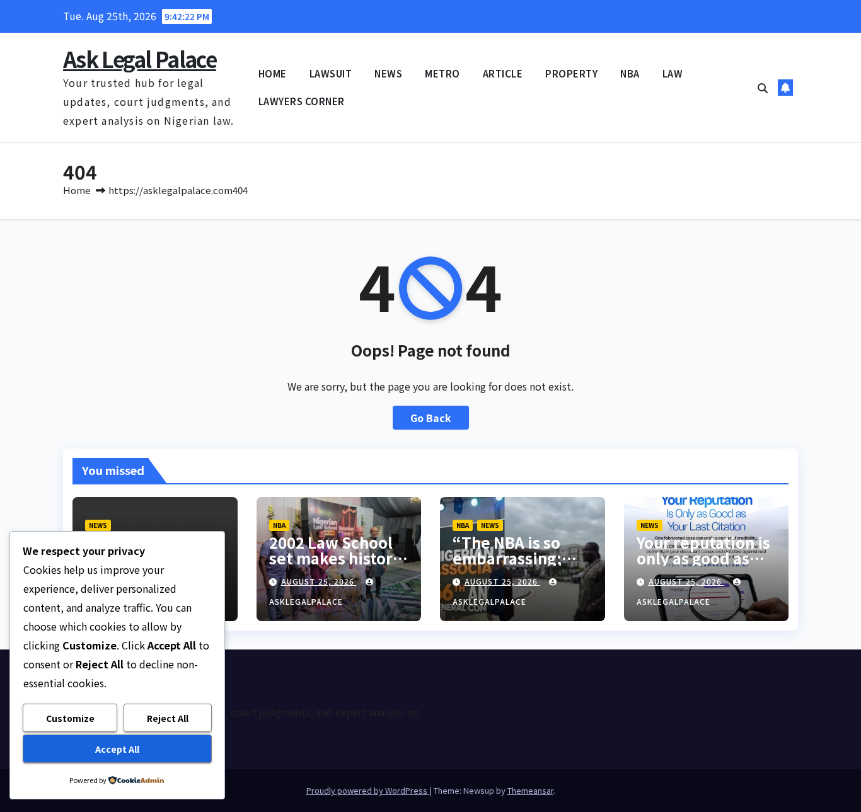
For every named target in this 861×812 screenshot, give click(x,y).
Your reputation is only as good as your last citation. (703, 558)
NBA (630, 73)
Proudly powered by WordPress (367, 790)
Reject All (167, 718)
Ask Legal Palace (139, 58)
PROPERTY (571, 73)
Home (77, 190)
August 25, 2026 (319, 581)
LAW (672, 73)
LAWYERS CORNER (301, 101)
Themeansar (530, 790)
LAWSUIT (330, 73)
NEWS (388, 73)
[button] (763, 87)
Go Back (430, 417)
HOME (272, 73)
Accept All (117, 749)
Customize (70, 718)
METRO (442, 73)
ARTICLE (503, 73)
